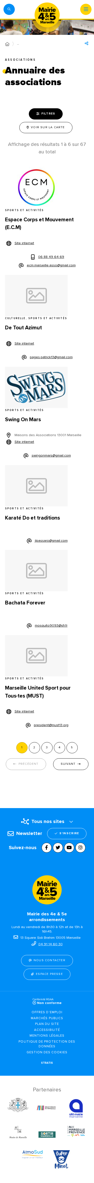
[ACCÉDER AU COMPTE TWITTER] (58, 848)
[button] (9, 9)
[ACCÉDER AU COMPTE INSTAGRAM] (80, 848)
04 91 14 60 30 (50, 944)
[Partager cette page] (86, 43)
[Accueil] (7, 44)
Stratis (47, 1063)
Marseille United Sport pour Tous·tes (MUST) (38, 692)
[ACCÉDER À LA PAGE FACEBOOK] (47, 848)
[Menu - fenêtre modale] (85, 9)
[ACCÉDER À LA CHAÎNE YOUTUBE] (69, 848)
